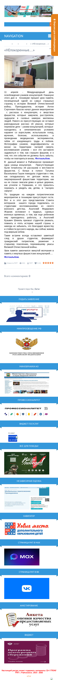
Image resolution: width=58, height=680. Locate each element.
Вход (35, 292)
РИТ (31, 263)
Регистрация (26, 292)
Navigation (13, 36)
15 (29, 44)
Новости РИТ (12, 263)
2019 (15, 44)
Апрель (22, 44)
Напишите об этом (12, 438)
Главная (7, 44)
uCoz (29, 676)
